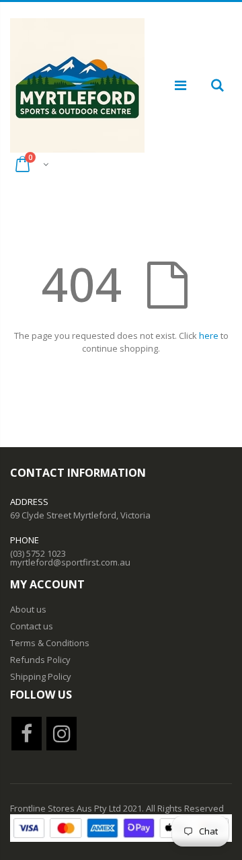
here (208, 335)
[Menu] (180, 85)
